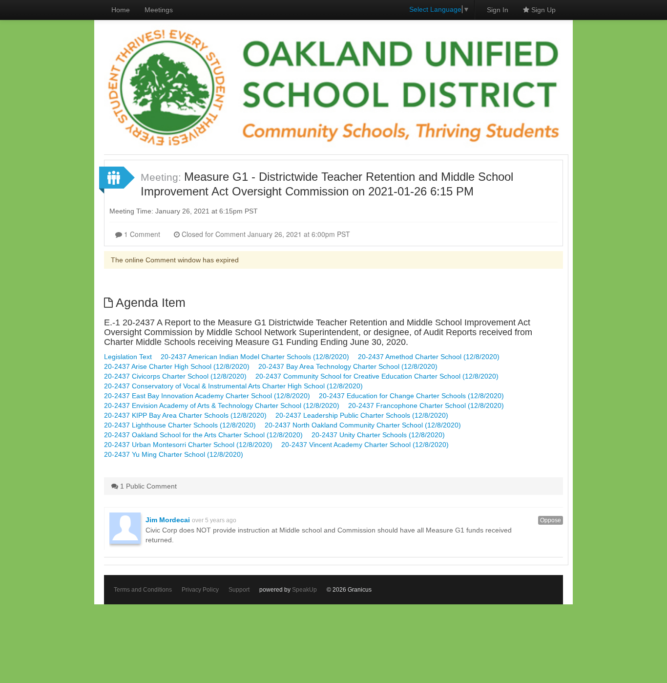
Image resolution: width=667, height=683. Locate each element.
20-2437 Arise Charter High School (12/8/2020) (177, 366)
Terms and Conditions (143, 589)
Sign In (497, 10)
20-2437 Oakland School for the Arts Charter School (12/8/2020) (203, 435)
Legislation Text (128, 357)
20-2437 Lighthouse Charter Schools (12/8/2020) (180, 425)
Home (120, 10)
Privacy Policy (200, 589)
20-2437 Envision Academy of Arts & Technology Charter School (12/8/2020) (221, 405)
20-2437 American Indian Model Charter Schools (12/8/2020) (255, 357)
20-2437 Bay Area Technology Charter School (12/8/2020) (348, 366)
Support (239, 589)
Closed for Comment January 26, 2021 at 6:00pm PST (265, 234)
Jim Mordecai (168, 520)
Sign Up (542, 10)
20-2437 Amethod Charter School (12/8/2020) (429, 357)
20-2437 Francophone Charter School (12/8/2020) (426, 405)
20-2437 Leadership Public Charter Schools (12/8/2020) (361, 415)
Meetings (159, 10)
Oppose (550, 520)
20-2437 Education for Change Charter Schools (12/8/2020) (411, 396)
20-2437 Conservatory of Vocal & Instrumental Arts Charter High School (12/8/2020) (233, 386)
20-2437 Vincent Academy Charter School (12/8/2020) (365, 444)
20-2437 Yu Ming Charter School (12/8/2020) (173, 454)
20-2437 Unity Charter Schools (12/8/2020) (378, 435)
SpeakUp (304, 589)
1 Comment (141, 234)
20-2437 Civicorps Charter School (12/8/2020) (175, 376)
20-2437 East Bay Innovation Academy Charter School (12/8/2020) (207, 396)
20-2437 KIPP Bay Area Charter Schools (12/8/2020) (185, 415)
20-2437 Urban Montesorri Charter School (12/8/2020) (188, 444)
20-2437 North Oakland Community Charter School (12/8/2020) (363, 425)
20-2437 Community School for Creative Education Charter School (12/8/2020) (377, 376)
